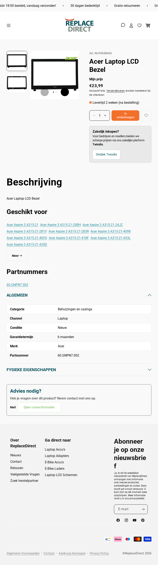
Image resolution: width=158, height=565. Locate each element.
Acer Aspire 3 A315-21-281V (27, 231)
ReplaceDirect (134, 553)
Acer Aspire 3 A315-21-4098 (111, 231)
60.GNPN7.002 (17, 285)
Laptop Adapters (57, 456)
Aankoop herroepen (72, 553)
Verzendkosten (116, 90)
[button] (10, 25)
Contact (16, 462)
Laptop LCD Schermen (61, 475)
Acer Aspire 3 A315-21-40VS (27, 238)
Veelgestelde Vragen (25, 474)
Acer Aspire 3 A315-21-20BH (60, 225)
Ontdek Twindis (106, 154)
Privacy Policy (99, 553)
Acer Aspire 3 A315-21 (22, 225)
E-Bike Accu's (54, 462)
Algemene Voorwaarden (23, 553)
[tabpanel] (79, 352)
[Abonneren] (143, 509)
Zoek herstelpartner (24, 481)
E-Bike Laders (54, 469)
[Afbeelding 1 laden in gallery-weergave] (17, 61)
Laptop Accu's (55, 449)
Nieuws (15, 455)
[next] (65, 92)
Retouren (16, 468)
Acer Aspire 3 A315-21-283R (69, 231)
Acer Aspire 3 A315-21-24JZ (102, 225)
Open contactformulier (39, 407)
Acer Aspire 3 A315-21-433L (111, 238)
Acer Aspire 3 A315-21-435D (27, 244)
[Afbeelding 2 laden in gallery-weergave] (17, 83)
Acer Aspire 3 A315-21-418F (69, 238)
